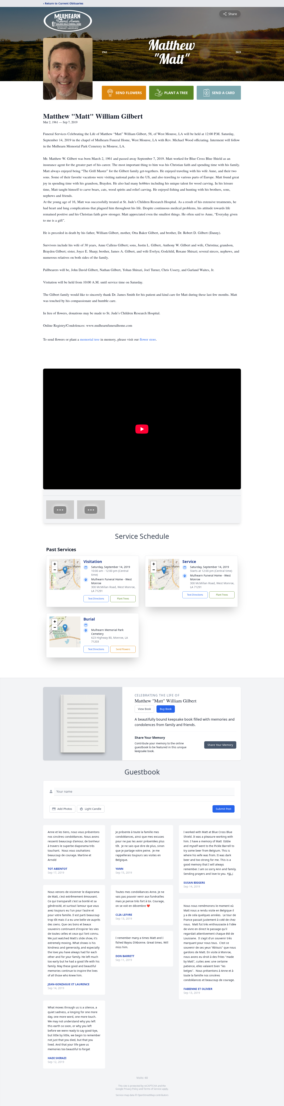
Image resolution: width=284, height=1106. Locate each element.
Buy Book (166, 709)
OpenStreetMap (146, 1095)
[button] (65, 570)
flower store (148, 339)
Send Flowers (123, 649)
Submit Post (223, 809)
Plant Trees (123, 598)
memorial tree (89, 339)
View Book (144, 709)
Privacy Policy (131, 1089)
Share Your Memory (220, 745)
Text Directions (96, 598)
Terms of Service (153, 1089)
